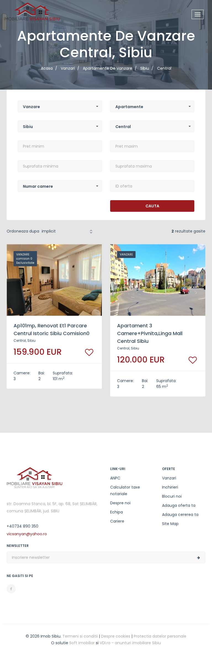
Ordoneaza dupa (23, 231)
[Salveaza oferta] (89, 352)
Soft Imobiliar (82, 643)
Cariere (117, 521)
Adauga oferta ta (178, 505)
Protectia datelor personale (160, 636)
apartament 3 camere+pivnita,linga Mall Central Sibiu (149, 333)
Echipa (116, 512)
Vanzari (169, 478)
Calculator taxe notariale (125, 490)
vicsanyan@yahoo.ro (27, 534)
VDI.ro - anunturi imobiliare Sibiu (130, 643)
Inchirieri (170, 487)
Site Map (170, 523)
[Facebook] (11, 588)
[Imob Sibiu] (32, 14)
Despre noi (120, 503)
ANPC (115, 478)
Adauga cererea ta (180, 514)
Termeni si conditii (80, 636)
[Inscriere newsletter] (198, 557)
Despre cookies (115, 636)
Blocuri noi (172, 496)
